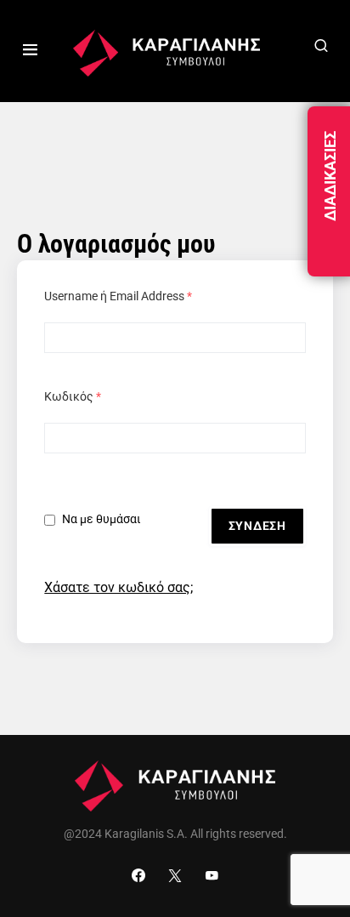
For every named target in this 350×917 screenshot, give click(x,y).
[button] (30, 51)
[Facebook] (138, 875)
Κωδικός (72, 396)
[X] (175, 875)
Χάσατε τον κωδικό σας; (118, 587)
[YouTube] (211, 875)
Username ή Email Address (118, 296)
